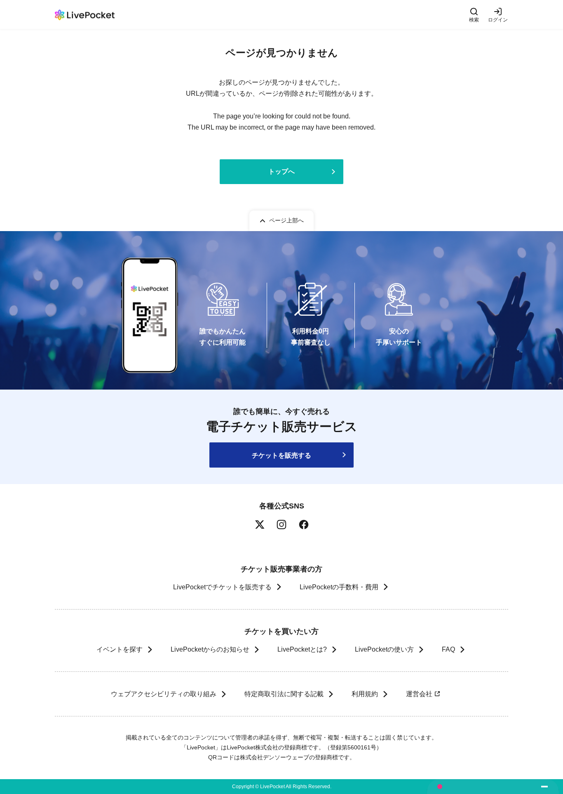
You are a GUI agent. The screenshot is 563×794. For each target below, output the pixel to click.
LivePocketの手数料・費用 (339, 587)
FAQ (448, 649)
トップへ (281, 171)
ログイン (498, 19)
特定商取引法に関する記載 (284, 693)
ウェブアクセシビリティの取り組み (163, 693)
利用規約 (365, 693)
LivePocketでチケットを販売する (222, 587)
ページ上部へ (286, 220)
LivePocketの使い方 (384, 649)
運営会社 (419, 693)
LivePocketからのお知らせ (210, 649)
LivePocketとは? (302, 649)
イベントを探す (119, 649)
